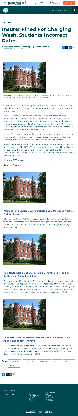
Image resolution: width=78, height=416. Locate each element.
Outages (48, 396)
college (57, 361)
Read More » (48, 224)
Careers (31, 399)
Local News (7, 22)
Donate (70, 3)
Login (41, 3)
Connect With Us (35, 394)
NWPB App (55, 3)
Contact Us (49, 397)
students (69, 361)
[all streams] (75, 10)
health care (29, 361)
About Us (32, 392)
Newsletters (49, 399)
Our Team (32, 397)
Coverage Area (34, 396)
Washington (44, 361)
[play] (5, 10)
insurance (14, 366)
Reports (32, 401)
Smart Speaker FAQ (50, 393)
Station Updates (50, 401)
